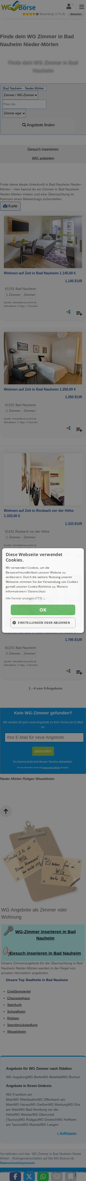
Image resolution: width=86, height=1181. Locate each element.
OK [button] (43, 610)
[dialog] (43, 590)
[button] (43, 598)
